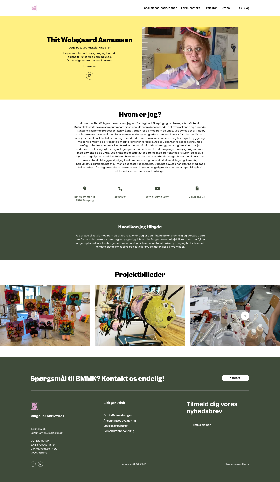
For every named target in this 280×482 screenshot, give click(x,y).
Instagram (89, 76)
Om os (226, 8)
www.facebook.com (33, 464)
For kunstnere (190, 8)
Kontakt (235, 378)
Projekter (210, 8)
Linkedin (40, 464)
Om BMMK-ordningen (118, 415)
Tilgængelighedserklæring (237, 464)
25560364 (120, 197)
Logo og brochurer (116, 426)
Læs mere (89, 66)
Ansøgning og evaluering (120, 421)
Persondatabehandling (119, 431)
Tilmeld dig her (201, 425)
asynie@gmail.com (157, 197)
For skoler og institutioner (159, 8)
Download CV (197, 197)
